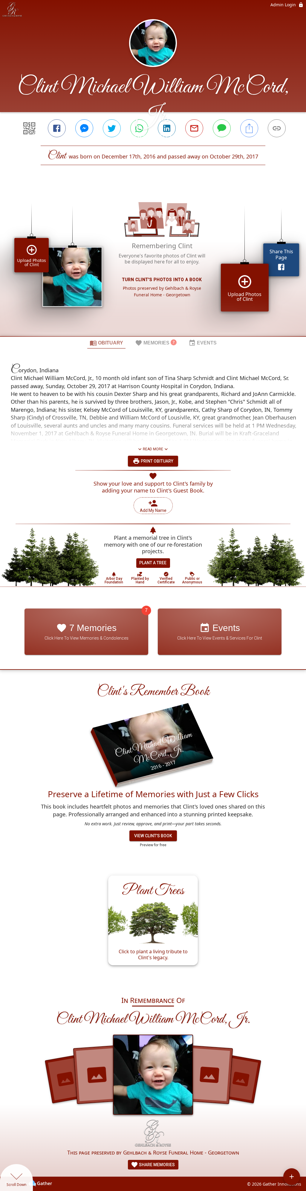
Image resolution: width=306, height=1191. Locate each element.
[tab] (106, 343)
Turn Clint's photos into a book (162, 279)
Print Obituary (156, 461)
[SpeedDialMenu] (291, 1176)
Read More (153, 449)
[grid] (153, 261)
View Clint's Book (153, 835)
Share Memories (156, 1164)
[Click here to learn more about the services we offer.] (153, 1134)
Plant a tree (152, 562)
